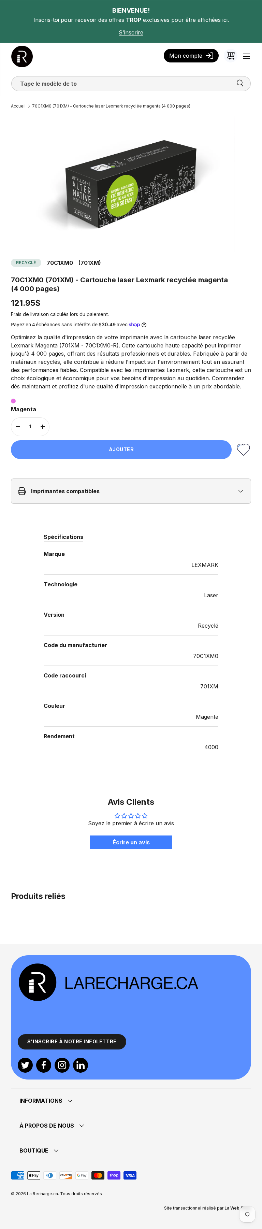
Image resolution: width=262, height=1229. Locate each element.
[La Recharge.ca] (108, 966)
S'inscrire (131, 32)
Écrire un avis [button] (131, 842)
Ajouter (121, 449)
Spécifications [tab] (63, 536)
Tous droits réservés (81, 1193)
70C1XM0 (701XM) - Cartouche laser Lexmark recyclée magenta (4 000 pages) (111, 106)
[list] (131, 184)
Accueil (18, 106)
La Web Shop (237, 1208)
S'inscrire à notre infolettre (72, 1041)
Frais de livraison (30, 314)
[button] (230, 55)
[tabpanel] (131, 650)
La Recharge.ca (42, 1193)
